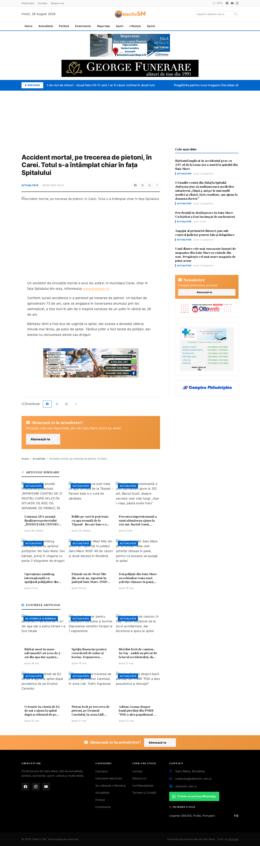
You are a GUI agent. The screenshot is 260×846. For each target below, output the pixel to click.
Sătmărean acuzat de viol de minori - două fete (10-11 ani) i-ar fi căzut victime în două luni (85, 85)
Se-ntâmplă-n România (110, 785)
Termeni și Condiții (144, 792)
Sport (119, 26)
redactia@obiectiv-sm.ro (193, 779)
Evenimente (83, 26)
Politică (64, 26)
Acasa (25, 458)
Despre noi (57, 3)
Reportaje (103, 26)
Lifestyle (135, 26)
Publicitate (28, 3)
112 (236, 815)
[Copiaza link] (157, 185)
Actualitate (45, 26)
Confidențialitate (142, 785)
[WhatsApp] (150, 185)
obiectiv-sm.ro (186, 786)
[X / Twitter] (143, 185)
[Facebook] (227, 3)
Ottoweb (233, 839)
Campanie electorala (108, 778)
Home (28, 26)
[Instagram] (237, 3)
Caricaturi (101, 771)
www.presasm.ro (96, 289)
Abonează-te (40, 439)
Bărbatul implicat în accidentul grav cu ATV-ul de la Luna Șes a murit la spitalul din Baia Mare (206, 165)
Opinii (151, 26)
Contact (42, 3)
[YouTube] (232, 3)
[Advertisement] (130, 119)
